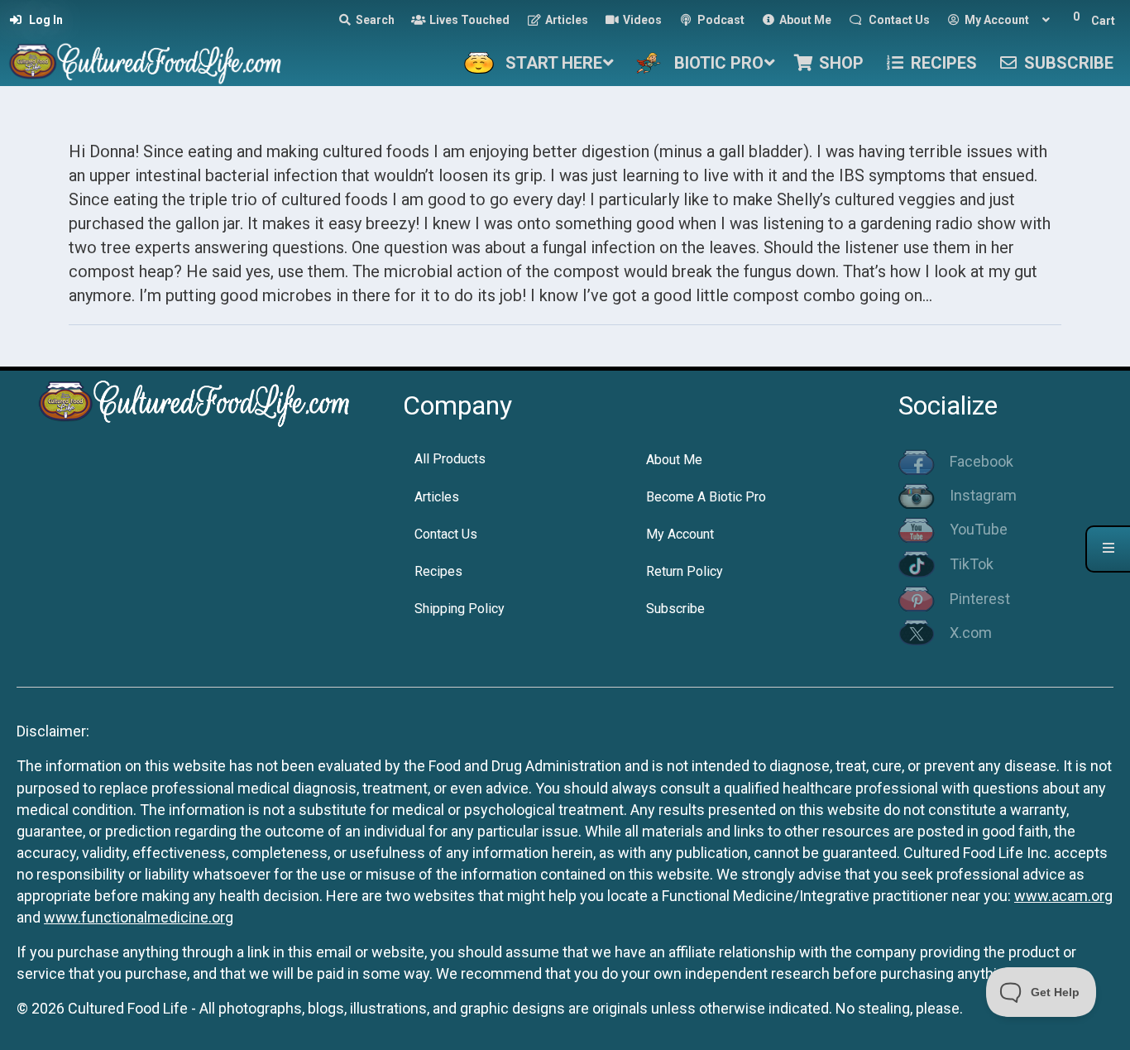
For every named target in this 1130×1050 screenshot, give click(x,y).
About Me (674, 459)
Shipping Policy (459, 608)
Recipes (438, 571)
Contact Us (445, 534)
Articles (436, 497)
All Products (450, 459)
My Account (680, 534)
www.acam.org (1063, 895)
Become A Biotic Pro (706, 497)
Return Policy (684, 571)
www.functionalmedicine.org (138, 917)
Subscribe (675, 608)
